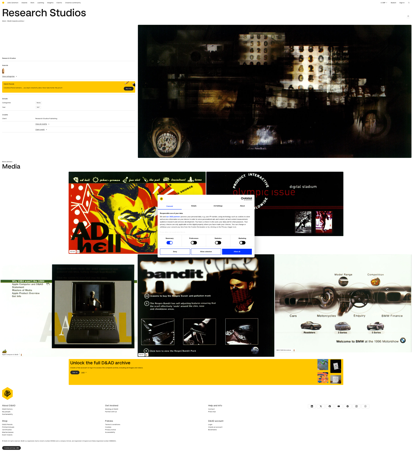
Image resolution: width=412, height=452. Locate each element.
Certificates (7, 430)
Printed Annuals (8, 427)
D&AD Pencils (7, 424)
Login (210, 424)
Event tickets (7, 435)
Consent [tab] (169, 206)
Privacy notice (110, 430)
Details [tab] (194, 206)
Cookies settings (9, 448)
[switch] (194, 242)
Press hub (212, 412)
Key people (6, 412)
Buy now (128, 88)
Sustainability (7, 414)
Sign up (74, 372)
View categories (8, 76)
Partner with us (111, 412)
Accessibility (110, 432)
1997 (38, 107)
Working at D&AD (111, 409)
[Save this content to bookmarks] (408, 16)
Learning (40, 3)
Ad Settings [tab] (218, 206)
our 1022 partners (173, 217)
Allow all (237, 252)
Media (39, 103)
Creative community (73, 3)
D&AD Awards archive (15, 21)
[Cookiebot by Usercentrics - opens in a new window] (242, 198)
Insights (50, 3)
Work (32, 3)
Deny (175, 252)
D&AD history (7, 409)
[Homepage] (3, 3)
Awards (24, 3)
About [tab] (242, 206)
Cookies (108, 427)
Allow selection (206, 252)
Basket (393, 3)
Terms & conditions (112, 424)
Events (59, 3)
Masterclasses (8, 432)
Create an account (215, 427)
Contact (211, 409)
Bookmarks (212, 430)
